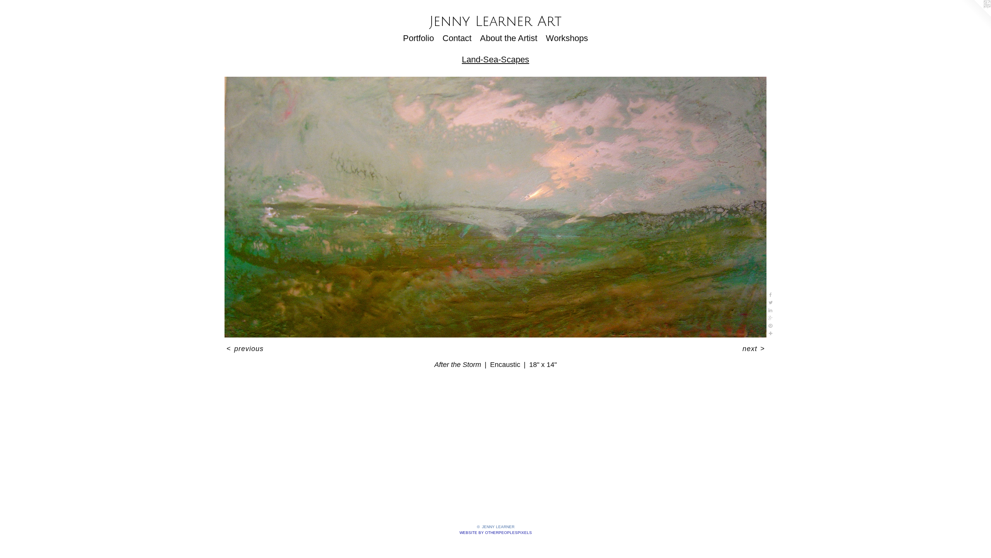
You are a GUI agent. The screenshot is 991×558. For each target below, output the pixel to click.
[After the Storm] (495, 207)
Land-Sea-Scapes (495, 59)
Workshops (567, 38)
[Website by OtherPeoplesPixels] (975, 15)
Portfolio (418, 38)
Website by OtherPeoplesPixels (495, 532)
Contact (456, 38)
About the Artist (508, 38)
